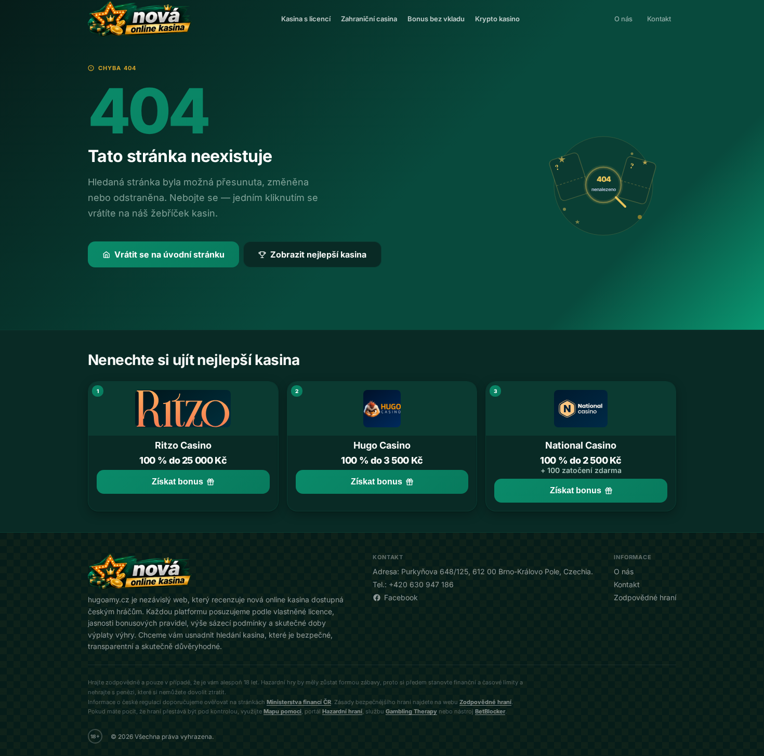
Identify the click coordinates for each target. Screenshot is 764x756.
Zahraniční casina (369, 19)
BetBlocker (490, 711)
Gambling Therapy (411, 711)
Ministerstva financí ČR (299, 702)
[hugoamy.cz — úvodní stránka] (140, 19)
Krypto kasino (497, 19)
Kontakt (659, 19)
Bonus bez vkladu (436, 19)
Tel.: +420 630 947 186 (413, 584)
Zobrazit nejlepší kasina (318, 254)
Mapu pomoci (282, 711)
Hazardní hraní (342, 711)
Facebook (401, 597)
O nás (623, 19)
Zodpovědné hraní (645, 597)
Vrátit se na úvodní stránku (169, 254)
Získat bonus (177, 481)
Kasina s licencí (306, 19)
